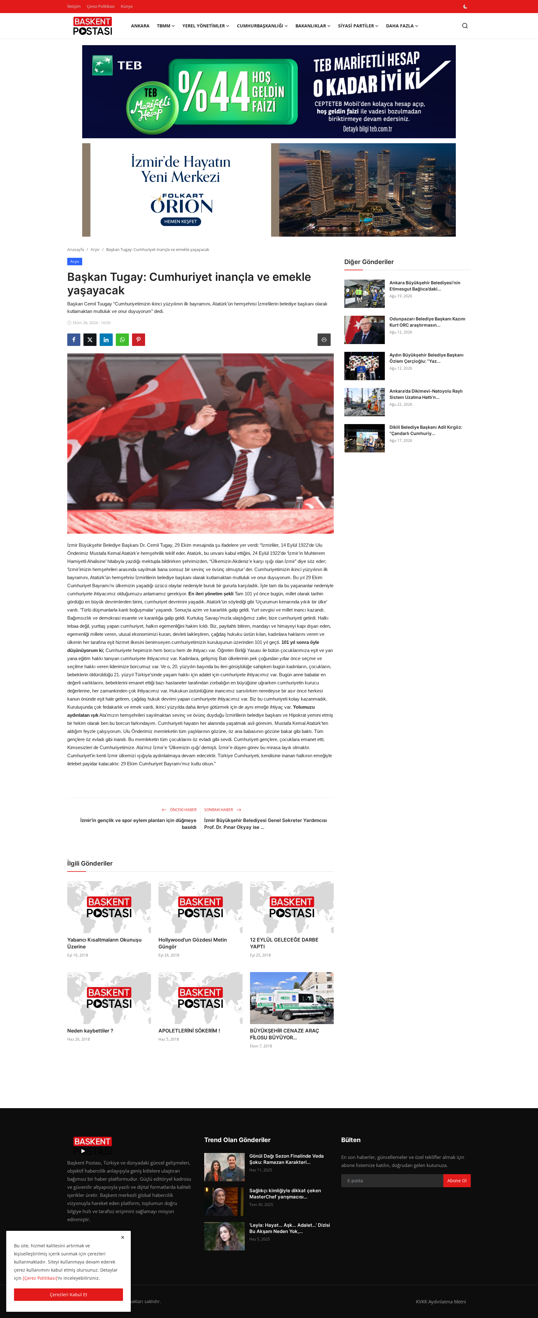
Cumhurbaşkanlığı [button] (260, 26)
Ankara (140, 26)
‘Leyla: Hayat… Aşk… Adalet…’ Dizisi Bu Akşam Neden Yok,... (289, 1228)
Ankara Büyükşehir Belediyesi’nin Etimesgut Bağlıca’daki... (424, 285)
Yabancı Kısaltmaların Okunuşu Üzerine (104, 943)
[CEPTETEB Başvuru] (269, 92)
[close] (123, 1237)
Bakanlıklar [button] (310, 26)
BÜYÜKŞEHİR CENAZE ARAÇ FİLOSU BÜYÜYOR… (284, 1034)
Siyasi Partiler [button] (356, 26)
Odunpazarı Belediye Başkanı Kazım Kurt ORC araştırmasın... (427, 322)
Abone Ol (457, 1180)
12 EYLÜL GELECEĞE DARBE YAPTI (284, 943)
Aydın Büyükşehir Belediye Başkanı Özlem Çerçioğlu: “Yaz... (426, 358)
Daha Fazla (400, 26)
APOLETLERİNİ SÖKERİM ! (189, 1030)
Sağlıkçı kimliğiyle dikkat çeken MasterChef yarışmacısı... (285, 1194)
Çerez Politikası (101, 6)
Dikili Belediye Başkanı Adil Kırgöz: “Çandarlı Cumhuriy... (425, 430)
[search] (465, 25)
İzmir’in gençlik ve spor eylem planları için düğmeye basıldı (138, 823)
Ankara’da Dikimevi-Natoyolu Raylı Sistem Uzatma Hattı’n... (426, 394)
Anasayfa (75, 249)
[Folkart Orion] (269, 190)
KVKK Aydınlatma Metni (441, 1301)
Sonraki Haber (219, 809)
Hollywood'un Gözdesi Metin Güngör (192, 943)
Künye (127, 6)
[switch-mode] (466, 6)
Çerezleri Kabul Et (68, 1294)
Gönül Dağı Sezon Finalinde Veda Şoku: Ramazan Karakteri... (286, 1159)
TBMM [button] (163, 26)
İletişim (74, 6)
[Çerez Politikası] (40, 1278)
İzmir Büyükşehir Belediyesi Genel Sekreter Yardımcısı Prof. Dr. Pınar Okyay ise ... (265, 823)
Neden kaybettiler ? (90, 1030)
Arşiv (95, 249)
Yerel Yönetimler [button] (203, 26)
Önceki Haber (182, 809)
